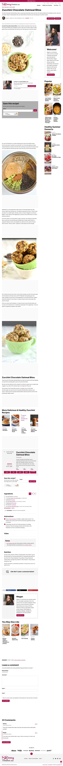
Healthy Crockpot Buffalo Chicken (56, 119)
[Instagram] (53, 758)
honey (13, 499)
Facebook (18, 610)
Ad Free (33, 471)
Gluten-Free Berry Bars (55, 167)
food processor (12, 519)
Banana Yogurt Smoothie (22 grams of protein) (6, 641)
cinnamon (14, 504)
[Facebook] (58, 758)
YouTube (28, 610)
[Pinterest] (60, 758)
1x (30, 493)
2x (32, 493)
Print (26, 472)
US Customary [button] (7, 508)
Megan (8, 18)
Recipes (38, 5)
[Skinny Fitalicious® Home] (11, 4)
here (27, 23)
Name (3, 688)
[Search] (60, 5)
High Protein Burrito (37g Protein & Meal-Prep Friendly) (48, 120)
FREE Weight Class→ (31, 0)
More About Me (20, 615)
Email (4, 108)
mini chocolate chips (13, 506)
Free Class (56, 5)
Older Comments (6, 742)
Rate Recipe (57, 18)
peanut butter (12, 501)
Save (35, 110)
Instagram (18, 612)
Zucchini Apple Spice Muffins (34, 430)
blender (23, 388)
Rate (20, 472)
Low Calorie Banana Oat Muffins (48, 99)
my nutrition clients (27, 545)
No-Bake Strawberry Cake (56, 156)
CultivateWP (59, 764)
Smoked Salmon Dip (15, 639)
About (40, 758)
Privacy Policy (45, 764)
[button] (25, 18)
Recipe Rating (5, 670)
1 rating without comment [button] (19, 660)
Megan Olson (19, 457)
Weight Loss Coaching (47, 5)
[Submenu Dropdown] (41, 5)
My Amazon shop (11, 543)
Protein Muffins (33, 639)
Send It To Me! (32, 481)
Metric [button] (13, 508)
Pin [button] (13, 472)
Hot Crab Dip (24, 638)
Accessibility (50, 764)
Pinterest (23, 610)
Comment (4, 674)
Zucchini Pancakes (5, 429)
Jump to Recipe (50, 18)
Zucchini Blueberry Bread (14, 430)
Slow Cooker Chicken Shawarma (57, 99)
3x (34, 493)
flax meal (14, 503)
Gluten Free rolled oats (15, 498)
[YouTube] (56, 758)
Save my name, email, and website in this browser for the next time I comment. (20, 697)
